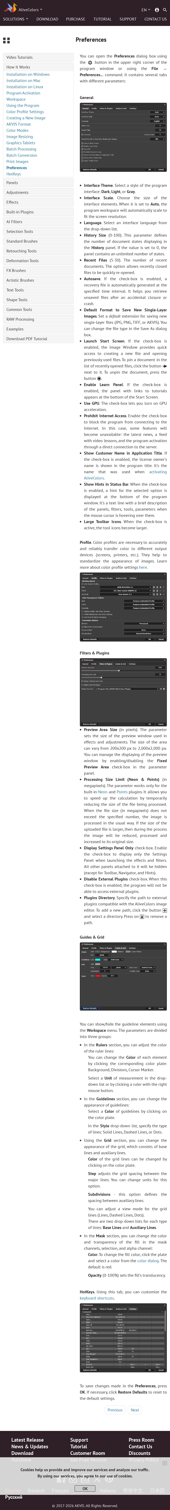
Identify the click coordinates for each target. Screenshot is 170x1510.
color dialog (148, 1260)
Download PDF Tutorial (26, 338)
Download (47, 19)
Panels (12, 182)
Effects (12, 202)
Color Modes (17, 130)
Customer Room (87, 1453)
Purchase (75, 19)
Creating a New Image (25, 118)
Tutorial (103, 19)
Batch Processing (21, 149)
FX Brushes (16, 270)
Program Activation (23, 93)
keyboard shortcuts (97, 1298)
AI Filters (14, 221)
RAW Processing (20, 319)
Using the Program (22, 105)
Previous (115, 1410)
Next (135, 1410)
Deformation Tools (22, 260)
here (143, 567)
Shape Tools (16, 299)
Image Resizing (19, 136)
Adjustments (17, 192)
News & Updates (29, 1446)
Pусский (13, 1497)
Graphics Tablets (20, 142)
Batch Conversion (21, 155)
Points (122, 792)
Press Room (141, 1440)
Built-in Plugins (20, 212)
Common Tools (19, 309)
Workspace (16, 99)
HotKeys (13, 174)
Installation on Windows (28, 74)
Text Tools (15, 290)
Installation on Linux (24, 86)
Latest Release (27, 1440)
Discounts (140, 1453)
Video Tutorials (19, 57)
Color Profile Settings (25, 111)
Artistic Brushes (20, 280)
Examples (14, 329)
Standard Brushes (22, 241)
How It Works (18, 67)
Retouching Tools (21, 251)
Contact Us (155, 19)
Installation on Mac (23, 80)
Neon (102, 792)
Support (128, 19)
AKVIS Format (18, 124)
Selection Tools (19, 231)
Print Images (17, 161)
